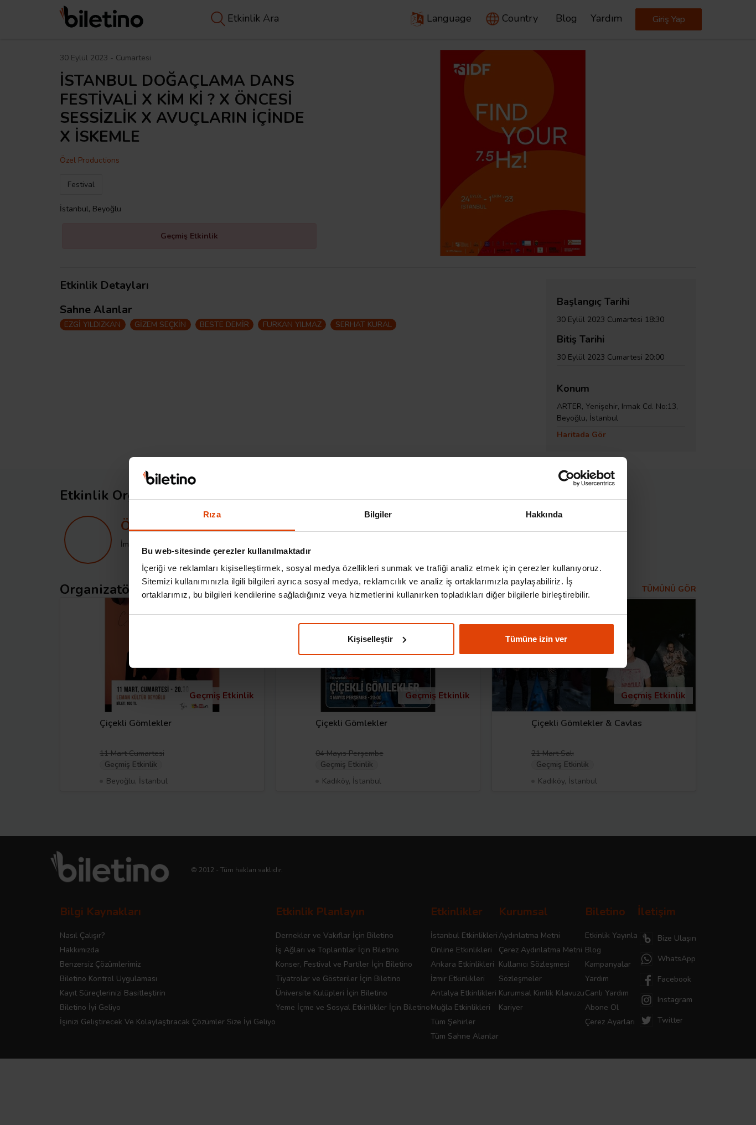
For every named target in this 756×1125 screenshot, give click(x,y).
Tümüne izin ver (536, 639)
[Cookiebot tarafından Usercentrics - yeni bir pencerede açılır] (566, 478)
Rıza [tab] (211, 514)
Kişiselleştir (370, 639)
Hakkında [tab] (544, 514)
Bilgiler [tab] (378, 514)
